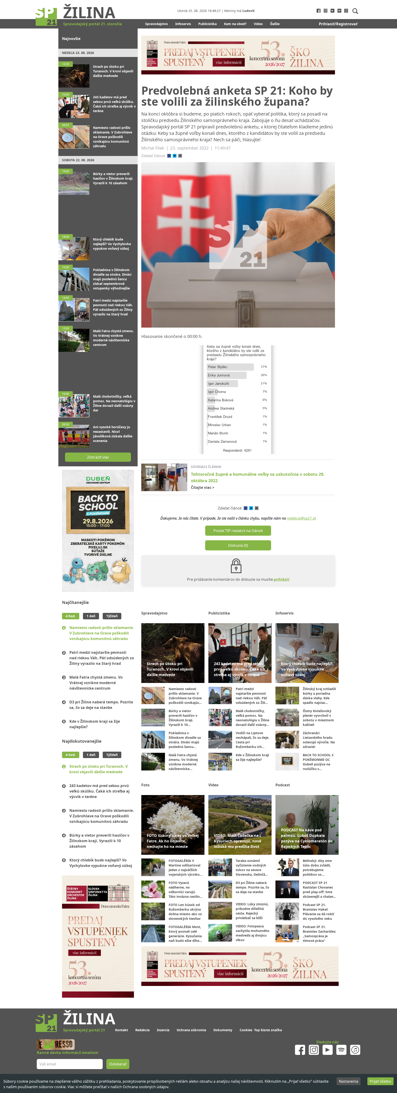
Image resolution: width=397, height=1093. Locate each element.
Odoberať (233, 564)
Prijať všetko (380, 1081)
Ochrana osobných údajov (145, 1086)
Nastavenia (348, 1081)
